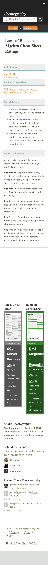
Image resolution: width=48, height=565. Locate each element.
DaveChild (14, 460)
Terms (27, 532)
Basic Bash (34, 484)
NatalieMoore (10, 77)
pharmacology (35, 410)
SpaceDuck (14, 465)
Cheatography (11, 428)
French (10, 438)
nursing (35, 406)
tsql (11, 403)
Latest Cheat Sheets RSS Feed (23, 543)
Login (13, 28)
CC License (14, 532)
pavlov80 (14, 492)
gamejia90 (14, 484)
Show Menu (44, 4)
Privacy (10, 535)
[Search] (40, 19)
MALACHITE (9, 74)
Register (30, 28)
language (39, 435)
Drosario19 (36, 399)
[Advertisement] (20, 4)
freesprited (14, 395)
